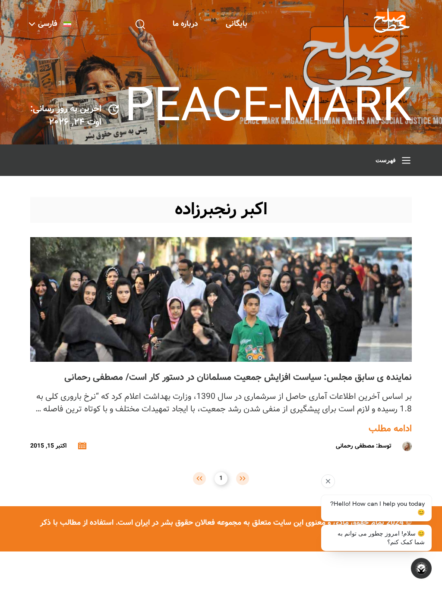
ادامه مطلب (390, 429)
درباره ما (185, 24)
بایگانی (236, 24)
